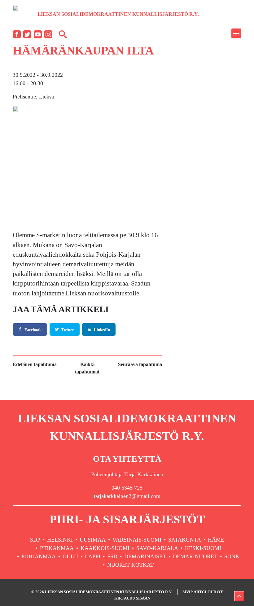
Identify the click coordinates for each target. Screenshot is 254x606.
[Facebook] (17, 34)
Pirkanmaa (57, 548)
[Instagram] (48, 34)
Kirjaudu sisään (132, 598)
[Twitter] (27, 34)
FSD (112, 556)
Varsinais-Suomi (136, 540)
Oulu (70, 556)
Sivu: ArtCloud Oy (202, 592)
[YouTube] (38, 34)
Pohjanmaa (38, 556)
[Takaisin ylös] (239, 596)
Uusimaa (93, 540)
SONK (231, 556)
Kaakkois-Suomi (105, 548)
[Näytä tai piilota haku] (62, 34)
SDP (35, 540)
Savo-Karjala (157, 548)
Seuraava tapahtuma (140, 364)
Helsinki (60, 540)
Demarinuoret (195, 556)
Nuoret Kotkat (130, 565)
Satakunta (184, 540)
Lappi (92, 556)
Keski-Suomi (203, 548)
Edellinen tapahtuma (35, 364)
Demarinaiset (145, 556)
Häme (216, 540)
